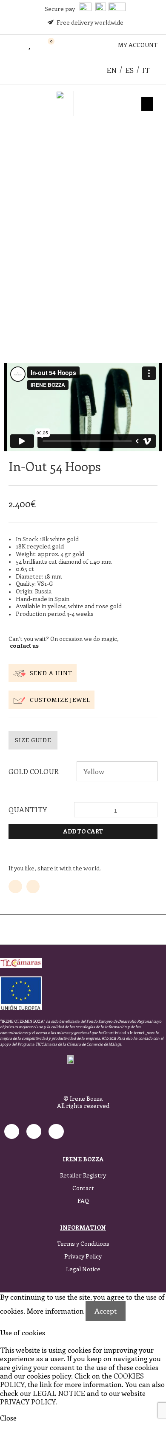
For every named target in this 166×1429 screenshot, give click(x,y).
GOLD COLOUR (34, 771)
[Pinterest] (56, 1131)
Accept (105, 1310)
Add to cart (83, 831)
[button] (10, 45)
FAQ (83, 1201)
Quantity (28, 809)
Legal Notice (83, 1269)
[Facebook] (33, 1131)
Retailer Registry (83, 1175)
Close (8, 1417)
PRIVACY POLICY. (28, 1401)
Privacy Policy (83, 1256)
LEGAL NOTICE (59, 1393)
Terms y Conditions (83, 1243)
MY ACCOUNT (137, 45)
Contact (83, 1188)
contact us (24, 645)
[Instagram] (11, 1131)
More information (55, 1310)
